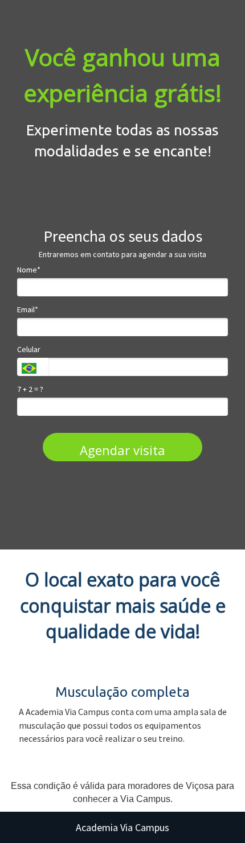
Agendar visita (122, 449)
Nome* (28, 270)
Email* (27, 310)
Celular (28, 349)
